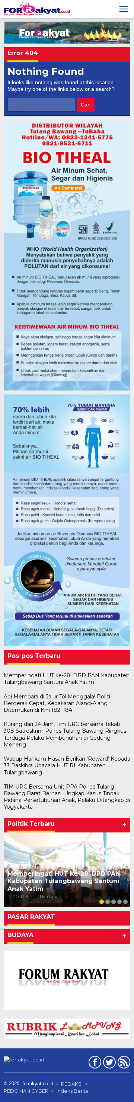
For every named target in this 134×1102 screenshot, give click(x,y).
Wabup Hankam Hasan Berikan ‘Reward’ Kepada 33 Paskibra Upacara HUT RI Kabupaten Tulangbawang (67, 765)
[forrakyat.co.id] (37, 8)
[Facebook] (94, 1064)
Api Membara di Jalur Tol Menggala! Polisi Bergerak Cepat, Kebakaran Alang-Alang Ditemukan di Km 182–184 (57, 703)
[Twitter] (108, 1064)
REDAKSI (72, 1084)
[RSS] (123, 1064)
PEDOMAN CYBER (26, 1091)
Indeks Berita (73, 1091)
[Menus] (123, 9)
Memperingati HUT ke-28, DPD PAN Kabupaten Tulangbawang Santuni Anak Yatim (67, 678)
